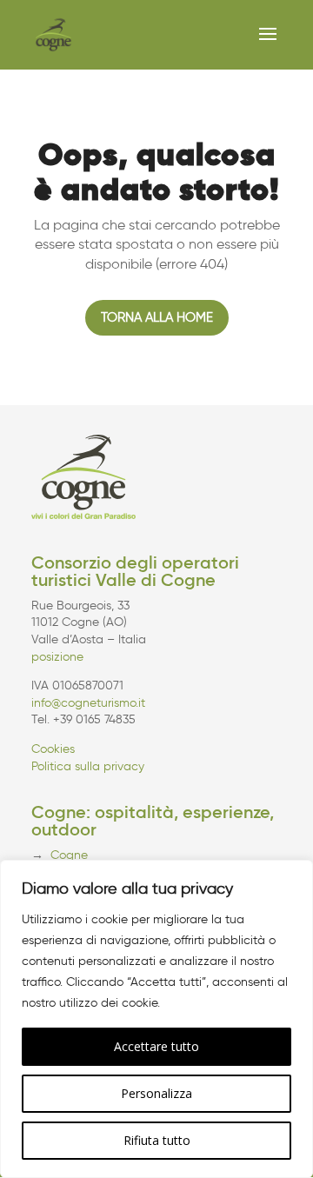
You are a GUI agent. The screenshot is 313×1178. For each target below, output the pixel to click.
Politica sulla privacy (87, 766)
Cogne (69, 855)
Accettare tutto (156, 1046)
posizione (57, 656)
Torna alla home (157, 317)
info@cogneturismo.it (88, 702)
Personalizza (156, 1093)
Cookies (53, 749)
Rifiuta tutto (156, 1140)
